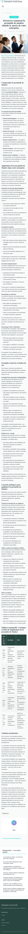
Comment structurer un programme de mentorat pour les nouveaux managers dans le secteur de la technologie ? (13, 879)
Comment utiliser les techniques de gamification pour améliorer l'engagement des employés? (13, 868)
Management (9, 12)
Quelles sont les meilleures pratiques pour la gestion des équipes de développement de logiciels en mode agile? (14, 890)
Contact (3, 925)
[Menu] (2, 6)
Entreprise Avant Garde (11, 1)
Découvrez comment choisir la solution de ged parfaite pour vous (13, 873)
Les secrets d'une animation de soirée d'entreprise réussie (12, 862)
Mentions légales (5, 922)
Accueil (3, 12)
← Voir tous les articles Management (11, 838)
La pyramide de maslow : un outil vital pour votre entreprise (13, 857)
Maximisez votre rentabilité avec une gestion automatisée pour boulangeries (13, 884)
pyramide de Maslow (8, 55)
